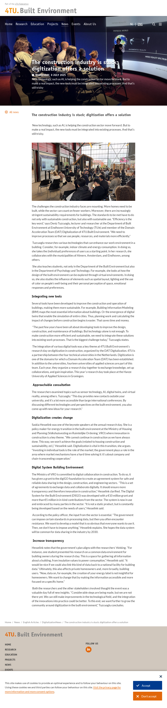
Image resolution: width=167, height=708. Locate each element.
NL (131, 24)
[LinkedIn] (88, 649)
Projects (52, 24)
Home (8, 24)
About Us (90, 24)
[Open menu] (160, 24)
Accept (146, 685)
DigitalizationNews (51, 622)
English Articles (31, 622)
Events (76, 24)
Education (37, 24)
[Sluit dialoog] (161, 677)
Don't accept (148, 696)
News (64, 24)
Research (21, 24)
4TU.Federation (22, 4)
